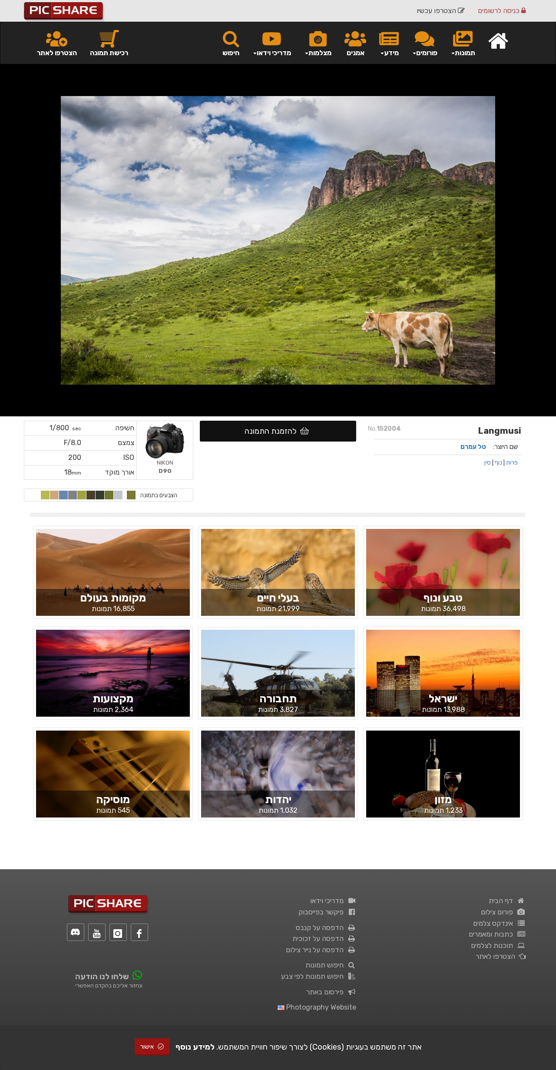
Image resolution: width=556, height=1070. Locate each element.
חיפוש (230, 53)
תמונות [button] (465, 53)
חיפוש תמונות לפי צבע (314, 976)
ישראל (443, 698)
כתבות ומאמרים (492, 934)
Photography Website (320, 1007)
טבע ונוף (443, 597)
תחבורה (278, 698)
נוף (498, 462)
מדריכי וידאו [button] (274, 53)
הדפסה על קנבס (321, 928)
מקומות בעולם (113, 597)
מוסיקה (113, 799)
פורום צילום (498, 912)
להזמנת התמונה (272, 431)
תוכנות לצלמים (493, 945)
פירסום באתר (326, 992)
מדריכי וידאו (328, 901)
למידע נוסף (195, 1047)
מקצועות (113, 698)
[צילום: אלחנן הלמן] (278, 781)
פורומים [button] (426, 53)
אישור (147, 1046)
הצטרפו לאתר (57, 53)
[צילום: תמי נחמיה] (443, 579)
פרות (512, 462)
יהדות (278, 799)
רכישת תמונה (109, 53)
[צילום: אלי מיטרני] (278, 680)
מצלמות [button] (319, 53)
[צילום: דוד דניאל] (278, 579)
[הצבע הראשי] (131, 495)
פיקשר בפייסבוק (322, 912)
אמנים (355, 53)
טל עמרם (473, 447)
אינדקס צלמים (494, 923)
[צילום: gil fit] (443, 781)
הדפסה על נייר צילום (316, 950)
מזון (443, 799)
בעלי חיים (278, 597)
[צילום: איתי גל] (113, 680)
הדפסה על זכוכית (319, 938)
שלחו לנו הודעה (102, 976)
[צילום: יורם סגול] (443, 680)
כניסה (499, 11)
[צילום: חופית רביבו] (113, 586)
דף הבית (502, 901)
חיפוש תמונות (326, 965)
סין (487, 462)
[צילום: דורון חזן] (113, 781)
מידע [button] (391, 53)
